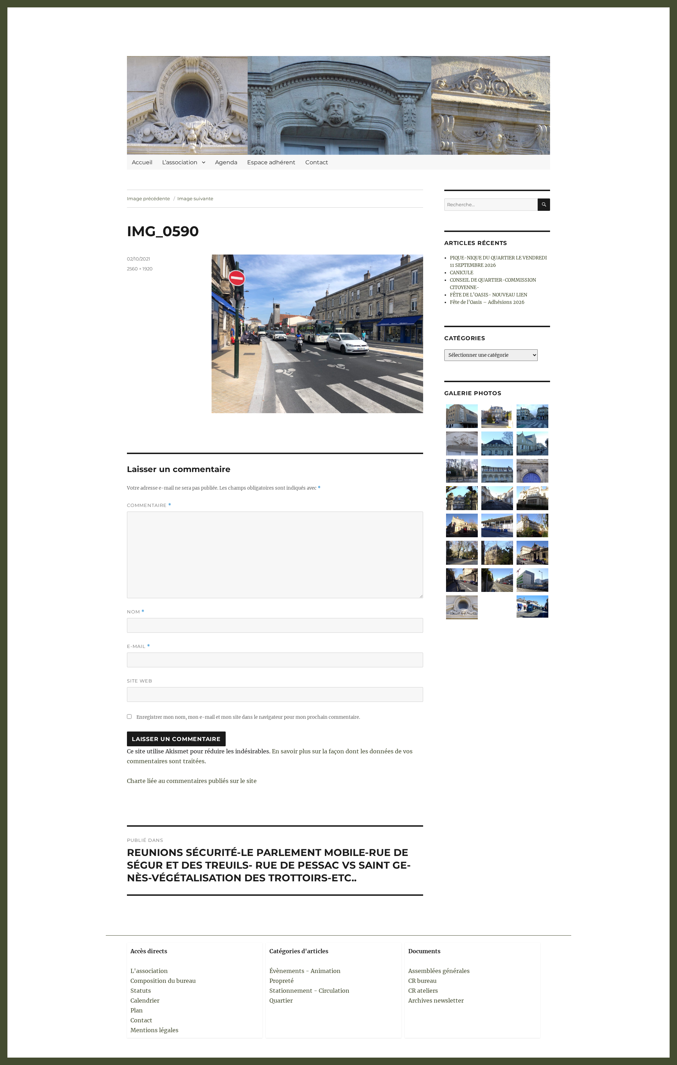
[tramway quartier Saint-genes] (497, 580)
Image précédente (148, 198)
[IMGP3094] (462, 471)
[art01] (532, 606)
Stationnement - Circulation (309, 990)
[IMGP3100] (497, 443)
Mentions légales (154, 1030)
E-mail (138, 646)
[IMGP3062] (462, 498)
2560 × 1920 (140, 268)
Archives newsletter (436, 1000)
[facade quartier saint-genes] (532, 498)
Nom (136, 612)
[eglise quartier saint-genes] (497, 552)
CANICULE (461, 273)
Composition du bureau (163, 980)
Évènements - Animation (305, 970)
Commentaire (149, 505)
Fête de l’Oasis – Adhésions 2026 (487, 302)
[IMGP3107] (462, 443)
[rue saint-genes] (462, 580)
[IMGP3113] (532, 416)
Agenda (226, 162)
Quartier (281, 1000)
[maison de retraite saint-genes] (532, 525)
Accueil (142, 162)
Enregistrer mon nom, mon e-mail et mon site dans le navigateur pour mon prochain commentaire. (248, 717)
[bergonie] (497, 607)
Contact (316, 162)
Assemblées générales (439, 970)
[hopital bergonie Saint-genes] (532, 580)
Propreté (281, 980)
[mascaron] (462, 607)
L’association (179, 162)
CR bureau (422, 980)
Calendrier (144, 1000)
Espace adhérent (271, 162)
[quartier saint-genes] (497, 498)
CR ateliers (423, 990)
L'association (149, 970)
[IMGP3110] (462, 416)
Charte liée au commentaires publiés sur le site (192, 780)
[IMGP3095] (532, 443)
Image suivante (195, 198)
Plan (136, 1010)
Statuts (140, 990)
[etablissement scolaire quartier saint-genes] (497, 525)
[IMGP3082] (497, 416)
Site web (139, 681)
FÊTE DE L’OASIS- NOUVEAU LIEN (488, 295)
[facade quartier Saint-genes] (497, 471)
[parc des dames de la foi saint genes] (462, 552)
